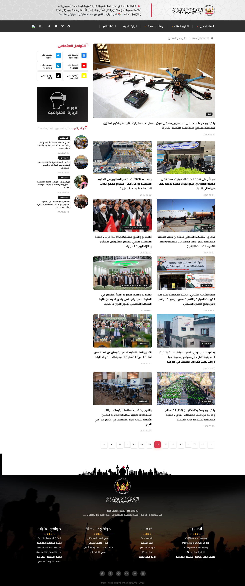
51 (119, 444)
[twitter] (62, 26)
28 (133, 444)
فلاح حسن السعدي (177, 38)
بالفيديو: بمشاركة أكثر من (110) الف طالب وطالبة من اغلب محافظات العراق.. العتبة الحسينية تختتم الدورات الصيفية (189, 415)
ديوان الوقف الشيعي (98, 543)
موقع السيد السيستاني (98, 538)
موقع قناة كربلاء (98, 552)
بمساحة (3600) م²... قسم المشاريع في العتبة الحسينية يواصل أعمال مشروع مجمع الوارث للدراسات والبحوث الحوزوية (125, 183)
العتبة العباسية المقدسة (49, 557)
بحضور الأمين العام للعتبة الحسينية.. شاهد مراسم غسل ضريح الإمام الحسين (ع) (54, 165)
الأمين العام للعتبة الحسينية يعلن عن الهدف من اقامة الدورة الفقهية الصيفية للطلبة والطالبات (123, 354)
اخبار (209, 114)
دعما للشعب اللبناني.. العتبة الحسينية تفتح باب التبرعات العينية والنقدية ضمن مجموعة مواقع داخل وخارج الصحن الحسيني (186, 299)
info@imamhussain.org (195, 538)
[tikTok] (102, 573)
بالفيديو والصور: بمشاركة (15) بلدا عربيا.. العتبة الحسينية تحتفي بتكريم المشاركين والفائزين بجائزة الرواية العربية (123, 241)
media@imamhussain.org (195, 547)
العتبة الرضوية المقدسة (49, 547)
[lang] (33, 26)
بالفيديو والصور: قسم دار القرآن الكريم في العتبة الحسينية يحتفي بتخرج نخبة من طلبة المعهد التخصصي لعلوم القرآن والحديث (125, 299)
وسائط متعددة (155, 26)
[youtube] (56, 26)
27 (141, 444)
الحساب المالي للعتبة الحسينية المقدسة (196, 557)
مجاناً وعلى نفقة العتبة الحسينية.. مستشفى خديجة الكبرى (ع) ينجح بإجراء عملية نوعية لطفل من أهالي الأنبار (186, 183)
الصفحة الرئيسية (200, 38)
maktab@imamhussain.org (195, 543)
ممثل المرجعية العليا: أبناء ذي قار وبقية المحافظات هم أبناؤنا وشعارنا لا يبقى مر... (54, 145)
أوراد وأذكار (147, 552)
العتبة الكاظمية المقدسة (49, 543)
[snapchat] (110, 573)
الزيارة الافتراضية (147, 547)
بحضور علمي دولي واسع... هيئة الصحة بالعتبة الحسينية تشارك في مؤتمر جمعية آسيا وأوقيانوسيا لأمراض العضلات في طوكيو (187, 357)
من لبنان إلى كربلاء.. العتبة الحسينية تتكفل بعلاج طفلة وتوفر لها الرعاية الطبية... (53, 184)
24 (165, 444)
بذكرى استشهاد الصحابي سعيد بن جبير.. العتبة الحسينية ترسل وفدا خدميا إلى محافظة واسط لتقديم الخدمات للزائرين (186, 241)
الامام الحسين (206, 26)
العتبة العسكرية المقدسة (49, 552)
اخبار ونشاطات (181, 26)
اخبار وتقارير (206, 170)
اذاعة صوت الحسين (147, 557)
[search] (40, 26)
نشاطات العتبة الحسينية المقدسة (135, 227)
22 (181, 444)
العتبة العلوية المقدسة (49, 538)
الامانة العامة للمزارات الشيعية (98, 547)
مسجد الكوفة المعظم (49, 561)
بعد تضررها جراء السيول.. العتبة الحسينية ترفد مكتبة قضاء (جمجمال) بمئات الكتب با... (53, 204)
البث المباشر (109, 26)
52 (112, 444)
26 (149, 444)
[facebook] (69, 26)
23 (173, 444)
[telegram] (118, 573)
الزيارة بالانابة (130, 26)
